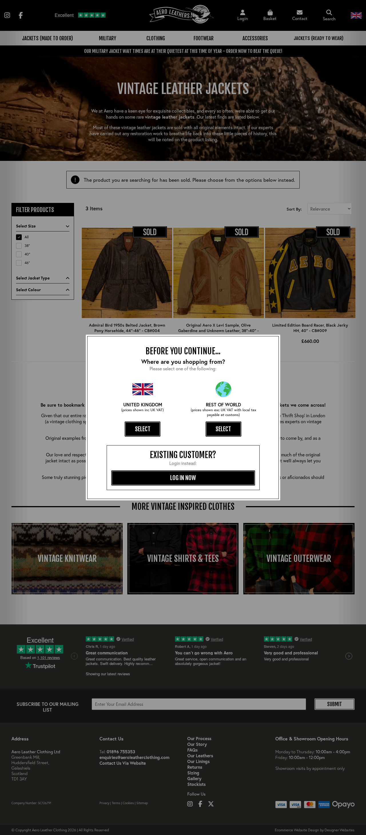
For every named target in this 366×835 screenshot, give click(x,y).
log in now (183, 478)
